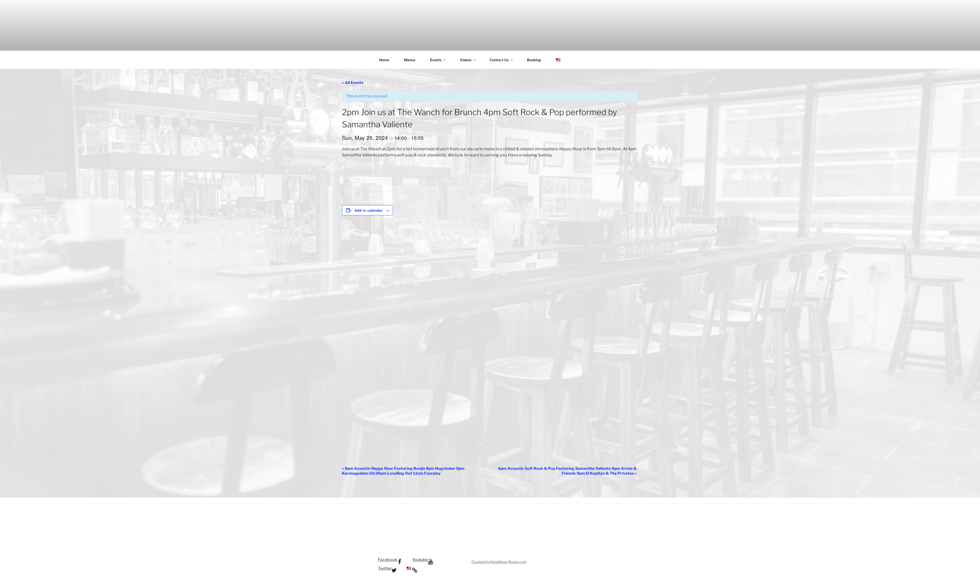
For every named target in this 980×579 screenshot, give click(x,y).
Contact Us (499, 60)
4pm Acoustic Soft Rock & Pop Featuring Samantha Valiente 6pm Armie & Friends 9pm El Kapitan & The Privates (567, 471)
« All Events (352, 82)
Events (436, 60)
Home (384, 60)
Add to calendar (368, 210)
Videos (465, 60)
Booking (534, 60)
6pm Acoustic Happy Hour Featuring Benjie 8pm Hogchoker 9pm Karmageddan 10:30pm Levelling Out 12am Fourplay (403, 471)
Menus (409, 60)
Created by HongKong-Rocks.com (499, 562)
